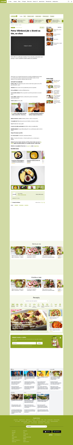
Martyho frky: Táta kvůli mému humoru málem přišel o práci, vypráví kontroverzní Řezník (29, 401)
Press (24, 432)
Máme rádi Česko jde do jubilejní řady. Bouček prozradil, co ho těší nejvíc (29, 378)
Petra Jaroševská (19, 27)
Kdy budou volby (50, 419)
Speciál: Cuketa (41, 1)
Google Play (29, 145)
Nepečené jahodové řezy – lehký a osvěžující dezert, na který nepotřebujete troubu (39, 21)
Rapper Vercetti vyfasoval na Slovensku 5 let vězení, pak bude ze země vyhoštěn (30, 406)
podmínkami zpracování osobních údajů (26, 345)
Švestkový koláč (47, 422)
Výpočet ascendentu (27, 422)
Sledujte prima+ (55, 1)
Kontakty (24, 435)
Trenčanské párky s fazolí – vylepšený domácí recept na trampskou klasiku (57, 92)
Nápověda (24, 438)
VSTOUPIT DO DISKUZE (16, 81)
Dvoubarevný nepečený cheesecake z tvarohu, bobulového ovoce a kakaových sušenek (33, 256)
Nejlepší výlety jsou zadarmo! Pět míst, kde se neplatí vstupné (42, 401)
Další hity (59, 27)
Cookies (13, 438)
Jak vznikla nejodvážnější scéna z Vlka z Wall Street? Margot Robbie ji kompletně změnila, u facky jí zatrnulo (16, 412)
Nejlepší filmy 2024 (22, 419)
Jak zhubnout (16, 419)
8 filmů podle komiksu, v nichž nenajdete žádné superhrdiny (16, 406)
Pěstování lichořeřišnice (54, 421)
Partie (42, 419)
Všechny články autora (39, 194)
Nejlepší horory (28, 419)
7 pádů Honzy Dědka (24, 421)
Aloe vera (48, 421)
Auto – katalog (17, 421)
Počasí (45, 419)
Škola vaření (29, 1)
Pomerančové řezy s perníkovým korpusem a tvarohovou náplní (57, 86)
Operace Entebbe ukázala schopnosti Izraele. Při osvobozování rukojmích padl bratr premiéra (42, 383)
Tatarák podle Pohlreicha (42, 421)
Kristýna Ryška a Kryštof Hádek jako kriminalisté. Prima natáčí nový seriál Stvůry (29, 387)
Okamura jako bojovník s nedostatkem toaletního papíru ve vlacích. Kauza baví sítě (16, 387)
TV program (33, 419)
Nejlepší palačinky (40, 422)
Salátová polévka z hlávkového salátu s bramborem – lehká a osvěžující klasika (17, 256)
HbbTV (13, 435)
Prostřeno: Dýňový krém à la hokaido (33, 161)
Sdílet (42, 28)
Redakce (24, 440)
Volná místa (13, 432)
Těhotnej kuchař (48, 1)
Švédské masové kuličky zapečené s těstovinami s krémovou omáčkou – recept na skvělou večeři (24, 325)
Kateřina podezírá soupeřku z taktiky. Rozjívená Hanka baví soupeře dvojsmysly (36, 114)
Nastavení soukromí (26, 441)
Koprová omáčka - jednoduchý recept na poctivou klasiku (56, 21)
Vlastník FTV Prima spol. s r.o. (16, 440)
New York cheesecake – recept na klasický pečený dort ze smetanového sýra (57, 97)
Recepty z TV (35, 1)
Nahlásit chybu (14, 441)
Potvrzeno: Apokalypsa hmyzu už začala (42, 377)
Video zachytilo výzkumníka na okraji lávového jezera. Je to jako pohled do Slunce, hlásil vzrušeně (42, 387)
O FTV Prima (13, 430)
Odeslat (39, 343)
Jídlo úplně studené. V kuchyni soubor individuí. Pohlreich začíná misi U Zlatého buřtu (29, 382)
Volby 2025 (30, 421)
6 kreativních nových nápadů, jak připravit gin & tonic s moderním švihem (57, 102)
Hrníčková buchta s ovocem (57, 35)
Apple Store (36, 145)
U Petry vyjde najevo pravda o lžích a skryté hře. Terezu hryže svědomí (19, 114)
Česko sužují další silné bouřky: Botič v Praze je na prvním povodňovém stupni (16, 382)
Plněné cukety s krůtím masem (57, 30)
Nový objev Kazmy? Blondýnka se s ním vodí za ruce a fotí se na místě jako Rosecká (29, 411)
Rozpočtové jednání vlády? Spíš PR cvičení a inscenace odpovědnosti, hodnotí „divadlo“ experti (16, 378)
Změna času (38, 419)
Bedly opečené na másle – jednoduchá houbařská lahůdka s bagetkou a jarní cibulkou (48, 256)
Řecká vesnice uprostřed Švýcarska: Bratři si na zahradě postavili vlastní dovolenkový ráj (42, 406)
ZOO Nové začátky (56, 419)
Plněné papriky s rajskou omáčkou (58, 44)
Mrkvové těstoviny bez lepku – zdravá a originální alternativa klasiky (55, 330)
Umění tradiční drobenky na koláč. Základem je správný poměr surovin (43, 410)
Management (25, 430)
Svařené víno (35, 421)
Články (19, 1)
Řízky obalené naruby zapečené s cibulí (57, 81)
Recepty (15, 1)
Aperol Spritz (56, 39)
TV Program (24, 1)
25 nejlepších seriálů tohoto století (16, 400)
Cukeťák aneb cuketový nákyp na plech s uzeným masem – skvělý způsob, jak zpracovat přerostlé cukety (21, 22)
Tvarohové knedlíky (34, 422)
